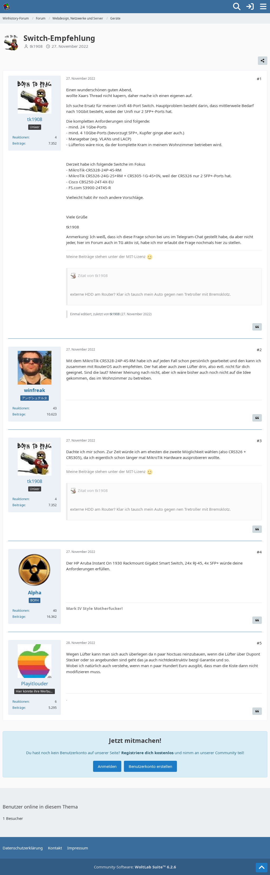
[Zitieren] (257, 327)
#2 (259, 349)
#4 (259, 551)
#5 (259, 643)
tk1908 (36, 46)
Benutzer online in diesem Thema (40, 807)
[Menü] (263, 6)
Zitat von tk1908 (93, 275)
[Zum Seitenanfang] (261, 867)
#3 (259, 440)
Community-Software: (135, 866)
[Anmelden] (250, 6)
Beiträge (18, 143)
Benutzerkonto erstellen (150, 766)
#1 (259, 78)
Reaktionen (20, 137)
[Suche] (237, 6)
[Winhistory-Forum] (7, 6)
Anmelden (107, 766)
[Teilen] (262, 60)
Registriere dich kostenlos (147, 752)
